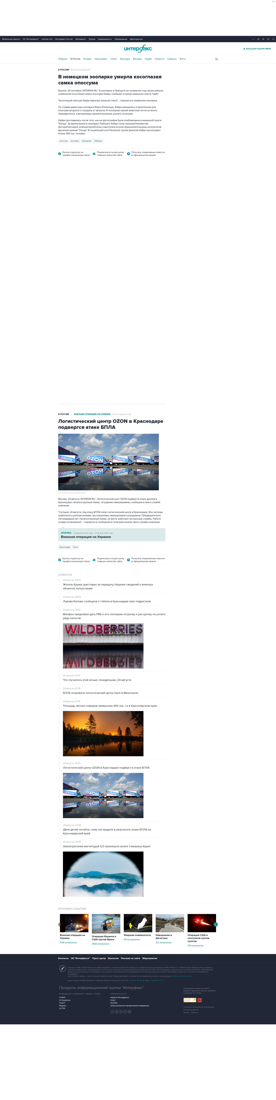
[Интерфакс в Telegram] (116, 1012)
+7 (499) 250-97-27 (157, 980)
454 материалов (132, 939)
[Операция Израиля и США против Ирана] (106, 932)
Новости (159, 59)
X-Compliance (64, 1000)
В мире (87, 59)
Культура (125, 59)
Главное (62, 59)
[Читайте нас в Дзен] (112, 1012)
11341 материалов (68, 942)
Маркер (62, 1006)
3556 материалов (100, 944)
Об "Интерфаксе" (31, 39)
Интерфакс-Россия (64, 39)
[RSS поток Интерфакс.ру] (125, 1012)
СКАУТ (62, 1003)
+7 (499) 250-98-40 (137, 980)
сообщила (115, 203)
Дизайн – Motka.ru (190, 1012)
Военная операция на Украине (92, 178)
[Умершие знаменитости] (138, 931)
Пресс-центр (99, 958)
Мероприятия (136, 39)
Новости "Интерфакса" (119, 997)
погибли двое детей (86, 229)
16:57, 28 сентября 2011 (80, 70)
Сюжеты (172, 59)
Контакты (63, 958)
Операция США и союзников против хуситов (198, 938)
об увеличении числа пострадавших (111, 232)
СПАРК (62, 997)
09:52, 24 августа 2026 (122, 179)
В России (75, 59)
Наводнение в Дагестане (164, 937)
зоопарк (74, 141)
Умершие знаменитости (137, 935)
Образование (121, 39)
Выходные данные (191, 1010)
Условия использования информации (198, 1007)
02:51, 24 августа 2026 (121, 414)
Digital (148, 59)
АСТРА (62, 1008)
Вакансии (113, 958)
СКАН (112, 1000)
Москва (137, 59)
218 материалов (195, 945)
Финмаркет (80, 39)
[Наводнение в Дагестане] (170, 931)
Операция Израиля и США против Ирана (104, 938)
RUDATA (113, 1003)
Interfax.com (47, 39)
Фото (183, 59)
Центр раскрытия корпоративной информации (129, 1006)
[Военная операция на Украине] (74, 931)
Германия (86, 141)
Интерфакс (138, 48)
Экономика (101, 59)
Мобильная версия (11, 39)
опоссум (63, 141)
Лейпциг (98, 141)
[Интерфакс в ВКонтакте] (121, 1012)
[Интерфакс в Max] (129, 1012)
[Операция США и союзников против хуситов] (202, 931)
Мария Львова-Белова (84, 257)
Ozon (75, 547)
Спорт (113, 59)
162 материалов (163, 942)
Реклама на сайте (130, 958)
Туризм (92, 39)
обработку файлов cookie (181, 976)
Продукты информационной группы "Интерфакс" (101, 987)
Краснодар (64, 257)
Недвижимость (105, 39)
